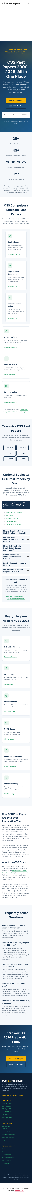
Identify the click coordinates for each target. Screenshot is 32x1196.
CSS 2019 (22, 459)
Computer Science (12, 518)
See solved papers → (11, 657)
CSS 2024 (9, 448)
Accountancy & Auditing (14, 512)
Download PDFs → (14, 254)
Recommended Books (8, 1134)
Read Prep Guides (16, 1064)
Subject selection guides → (16, 598)
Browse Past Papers (16, 100)
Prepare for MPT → (10, 712)
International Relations (13, 524)
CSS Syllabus (6, 1126)
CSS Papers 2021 (7, 1111)
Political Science (11, 521)
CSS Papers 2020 (7, 1114)
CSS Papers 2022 (7, 1109)
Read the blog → (9, 794)
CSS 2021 (22, 453)
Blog (3, 1140)
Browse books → (10, 766)
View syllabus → (9, 739)
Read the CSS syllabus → (15, 596)
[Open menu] (28, 3)
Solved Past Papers (7, 1117)
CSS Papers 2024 (7, 1103)
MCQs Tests (5, 1129)
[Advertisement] (16, 24)
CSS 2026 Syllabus (16, 106)
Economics (9, 515)
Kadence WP (19, 1191)
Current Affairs (6, 1152)
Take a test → (8, 684)
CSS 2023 (22, 448)
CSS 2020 (9, 459)
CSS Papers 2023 (7, 1106)
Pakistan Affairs (6, 1154)
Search (24, 115)
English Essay (6, 1149)
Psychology (5, 1163)
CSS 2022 (9, 453)
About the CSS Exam (8, 1137)
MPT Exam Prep (6, 1132)
